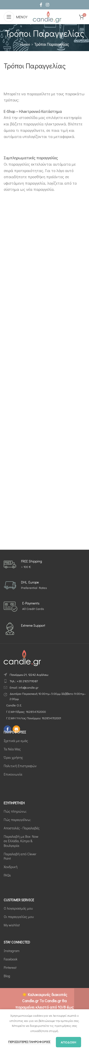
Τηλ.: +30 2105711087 (24, 681)
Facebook (10, 959)
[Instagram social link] (47, 4)
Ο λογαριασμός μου (18, 908)
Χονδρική (11, 866)
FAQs (7, 875)
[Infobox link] (23, 564)
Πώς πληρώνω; (15, 811)
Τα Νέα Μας (12, 749)
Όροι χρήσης (13, 757)
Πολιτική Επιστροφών (20, 765)
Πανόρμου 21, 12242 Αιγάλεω (29, 674)
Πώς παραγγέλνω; (17, 819)
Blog (7, 975)
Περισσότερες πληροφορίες (29, 1041)
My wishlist (12, 925)
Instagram (12, 950)
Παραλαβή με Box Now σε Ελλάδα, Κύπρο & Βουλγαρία (21, 841)
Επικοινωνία (13, 774)
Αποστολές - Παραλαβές (22, 828)
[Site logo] (47, 16)
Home (25, 44)
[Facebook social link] (41, 4)
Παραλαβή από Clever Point (20, 856)
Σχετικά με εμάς (16, 740)
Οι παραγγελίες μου (19, 916)
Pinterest (10, 967)
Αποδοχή (68, 1042)
